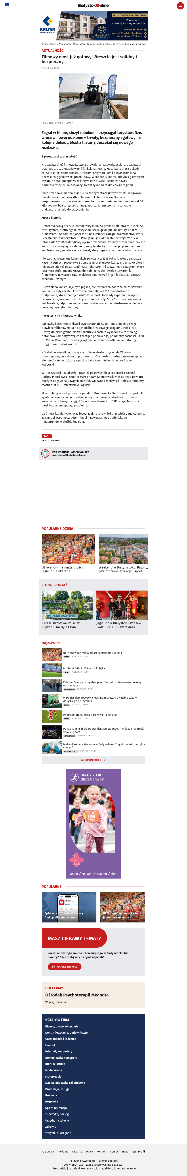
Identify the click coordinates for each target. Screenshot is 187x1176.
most (44, 440)
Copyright (70, 1164)
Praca (89, 1151)
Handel (50, 1045)
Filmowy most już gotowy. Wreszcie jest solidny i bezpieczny (116, 44)
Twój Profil (138, 1151)
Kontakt (101, 1151)
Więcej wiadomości (91, 760)
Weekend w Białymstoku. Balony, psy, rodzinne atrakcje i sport (123, 569)
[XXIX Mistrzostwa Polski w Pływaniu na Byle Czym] (67, 605)
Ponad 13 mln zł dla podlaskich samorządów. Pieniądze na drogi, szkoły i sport (103, 730)
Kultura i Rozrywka (71, 751)
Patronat (77, 1151)
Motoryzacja (53, 1076)
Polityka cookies (108, 1161)
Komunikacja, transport (61, 1058)
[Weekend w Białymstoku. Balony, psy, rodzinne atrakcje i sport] (125, 549)
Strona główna (49, 44)
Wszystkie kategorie (58, 1133)
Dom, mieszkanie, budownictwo (66, 1032)
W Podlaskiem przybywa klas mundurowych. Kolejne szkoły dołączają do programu (100, 699)
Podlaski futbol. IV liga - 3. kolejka (84, 668)
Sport (66, 657)
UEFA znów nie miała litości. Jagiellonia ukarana (62, 569)
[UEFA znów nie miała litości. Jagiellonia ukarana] (68, 549)
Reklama (51, 1095)
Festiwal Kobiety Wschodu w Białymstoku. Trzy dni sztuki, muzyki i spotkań (104, 746)
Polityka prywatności (82, 1161)
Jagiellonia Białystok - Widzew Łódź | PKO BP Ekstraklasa (118, 625)
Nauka (66, 705)
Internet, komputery (58, 1051)
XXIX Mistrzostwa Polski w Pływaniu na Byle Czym (61, 625)
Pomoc (114, 1151)
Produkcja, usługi (57, 1089)
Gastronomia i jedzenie (60, 1039)
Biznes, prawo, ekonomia (62, 1026)
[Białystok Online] (93, 6)
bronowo (55, 440)
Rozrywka (51, 1101)
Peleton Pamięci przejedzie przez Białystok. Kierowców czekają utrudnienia (102, 684)
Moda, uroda (53, 1070)
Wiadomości (65, 44)
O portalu (48, 1151)
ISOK (125, 1151)
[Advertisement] (93, 493)
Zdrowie (50, 1126)
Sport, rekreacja (56, 1108)
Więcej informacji (56, 1002)
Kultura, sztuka (55, 1064)
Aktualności (79, 44)
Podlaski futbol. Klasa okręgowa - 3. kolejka (90, 714)
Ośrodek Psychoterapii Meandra (77, 995)
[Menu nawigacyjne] (180, 5)
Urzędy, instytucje (57, 1120)
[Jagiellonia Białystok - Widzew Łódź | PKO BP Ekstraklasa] (122, 605)
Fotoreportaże (55, 585)
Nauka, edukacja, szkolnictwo (65, 1083)
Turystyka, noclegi (57, 1114)
